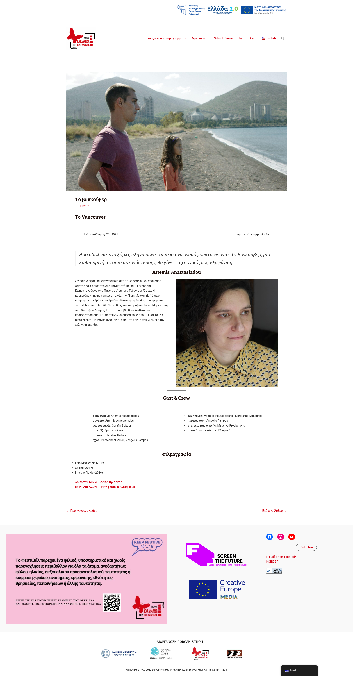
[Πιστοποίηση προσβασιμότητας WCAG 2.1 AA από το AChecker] (274, 570)
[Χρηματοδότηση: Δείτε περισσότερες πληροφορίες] (231, 9)
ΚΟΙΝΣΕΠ (272, 561)
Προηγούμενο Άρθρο (82, 510)
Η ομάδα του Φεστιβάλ (281, 557)
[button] (283, 38)
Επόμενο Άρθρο (274, 510)
